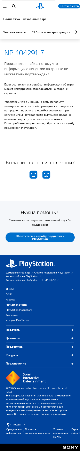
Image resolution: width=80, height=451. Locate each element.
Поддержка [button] (14, 346)
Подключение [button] (16, 363)
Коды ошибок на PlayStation (22, 276)
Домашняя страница (18, 272)
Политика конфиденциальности (37, 431)
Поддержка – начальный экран (25, 19)
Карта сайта (74, 431)
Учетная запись (14, 32)
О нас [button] (10, 289)
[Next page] (75, 32)
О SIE (8, 294)
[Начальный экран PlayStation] (40, 6)
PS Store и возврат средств (51, 32)
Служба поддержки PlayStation (52, 272)
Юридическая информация (14, 431)
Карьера (11, 299)
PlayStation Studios (16, 304)
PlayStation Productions (19, 310)
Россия (17, 424)
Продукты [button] (13, 330)
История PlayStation (17, 320)
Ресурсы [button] (12, 355)
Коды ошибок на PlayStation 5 (23, 280)
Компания (12, 315)
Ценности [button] (13, 338)
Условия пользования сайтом (61, 433)
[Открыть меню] (4, 6)
